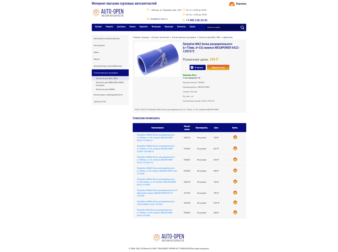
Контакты (181, 26)
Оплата (132, 26)
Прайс (192, 26)
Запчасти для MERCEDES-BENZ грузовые (110, 83)
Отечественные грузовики (106, 73)
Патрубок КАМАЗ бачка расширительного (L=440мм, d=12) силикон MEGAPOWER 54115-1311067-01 (156, 160)
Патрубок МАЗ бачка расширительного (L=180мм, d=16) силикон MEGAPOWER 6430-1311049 (154, 213)
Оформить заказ (218, 67)
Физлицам (156, 26)
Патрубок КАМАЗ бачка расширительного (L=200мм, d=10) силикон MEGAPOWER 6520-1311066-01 (156, 137)
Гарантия (143, 26)
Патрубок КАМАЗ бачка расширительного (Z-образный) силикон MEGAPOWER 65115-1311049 (157, 193)
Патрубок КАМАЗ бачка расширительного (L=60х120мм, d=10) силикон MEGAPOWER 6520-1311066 (156, 182)
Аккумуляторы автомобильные (108, 66)
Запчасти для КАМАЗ (105, 89)
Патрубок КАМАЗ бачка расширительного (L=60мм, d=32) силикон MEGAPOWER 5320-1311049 (157, 171)
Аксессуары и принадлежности (108, 95)
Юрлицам (169, 26)
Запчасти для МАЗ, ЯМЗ (107, 78)
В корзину (199, 67)
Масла (97, 59)
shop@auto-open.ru (158, 19)
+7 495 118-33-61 (197, 20)
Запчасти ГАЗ (100, 101)
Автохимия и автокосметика (107, 38)
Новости (109, 26)
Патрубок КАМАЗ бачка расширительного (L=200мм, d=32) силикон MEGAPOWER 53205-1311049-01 (156, 149)
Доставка (121, 26)
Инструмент (99, 45)
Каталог (98, 26)
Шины (96, 52)
